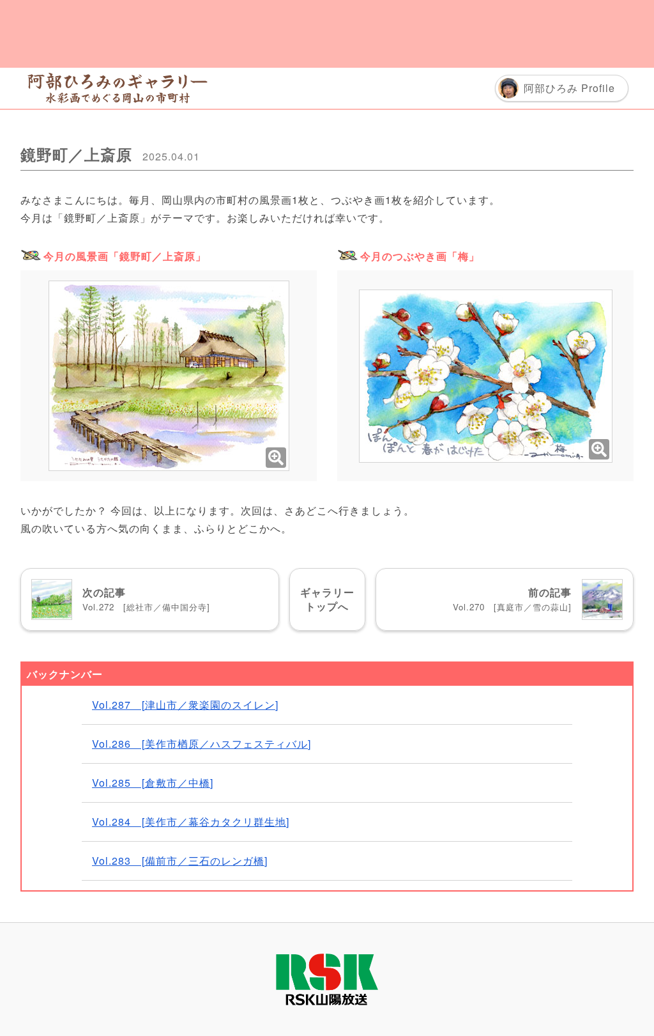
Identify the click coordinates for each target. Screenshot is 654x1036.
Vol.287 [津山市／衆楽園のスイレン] (185, 704)
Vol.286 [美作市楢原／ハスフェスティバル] (201, 743)
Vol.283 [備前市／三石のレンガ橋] (180, 860)
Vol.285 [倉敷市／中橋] (152, 782)
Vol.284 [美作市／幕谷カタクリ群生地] (190, 821)
